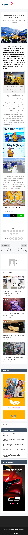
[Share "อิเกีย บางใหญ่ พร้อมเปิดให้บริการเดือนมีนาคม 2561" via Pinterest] (17, 231)
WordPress (14, 531)
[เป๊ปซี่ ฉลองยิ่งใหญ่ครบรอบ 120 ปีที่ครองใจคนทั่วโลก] (14, 304)
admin (9, 20)
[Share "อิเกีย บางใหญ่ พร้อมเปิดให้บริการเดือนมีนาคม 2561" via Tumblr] (14, 231)
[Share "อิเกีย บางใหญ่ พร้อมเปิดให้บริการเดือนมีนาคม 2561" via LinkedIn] (20, 231)
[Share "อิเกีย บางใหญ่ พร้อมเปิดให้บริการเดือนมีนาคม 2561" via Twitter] (7, 231)
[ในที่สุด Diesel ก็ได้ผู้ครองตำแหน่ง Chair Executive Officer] (14, 348)
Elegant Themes (14, 529)
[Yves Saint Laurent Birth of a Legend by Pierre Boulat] (14, 282)
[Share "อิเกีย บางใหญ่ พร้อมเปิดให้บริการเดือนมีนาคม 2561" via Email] (14, 234)
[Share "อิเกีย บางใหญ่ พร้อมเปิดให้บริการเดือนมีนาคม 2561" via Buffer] (23, 231)
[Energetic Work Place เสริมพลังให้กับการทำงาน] (14, 326)
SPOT (20, 20)
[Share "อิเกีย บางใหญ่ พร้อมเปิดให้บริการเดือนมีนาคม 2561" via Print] (17, 234)
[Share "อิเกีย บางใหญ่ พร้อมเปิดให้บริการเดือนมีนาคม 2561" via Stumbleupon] (10, 234)
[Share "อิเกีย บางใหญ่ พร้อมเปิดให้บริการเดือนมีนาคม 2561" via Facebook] (4, 231)
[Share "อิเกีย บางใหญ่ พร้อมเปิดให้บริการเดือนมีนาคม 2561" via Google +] (10, 231)
